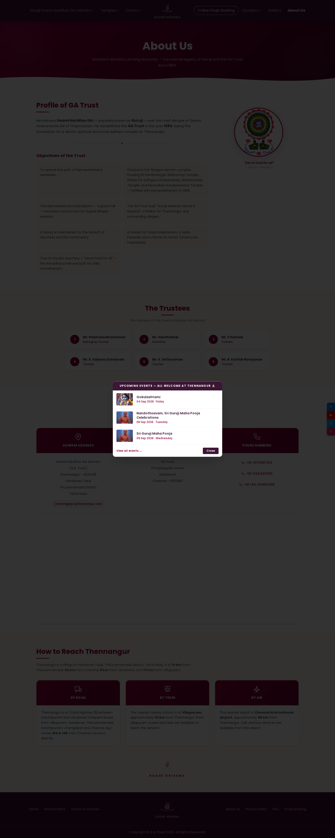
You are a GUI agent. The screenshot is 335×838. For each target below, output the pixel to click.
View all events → (129, 451)
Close (210, 451)
